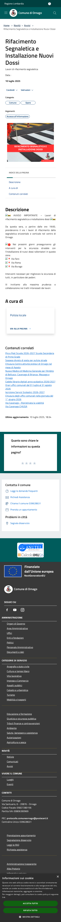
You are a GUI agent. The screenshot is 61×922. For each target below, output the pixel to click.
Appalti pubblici (14, 685)
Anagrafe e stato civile (18, 666)
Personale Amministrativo (20, 647)
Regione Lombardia (14, 3)
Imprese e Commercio (17, 680)
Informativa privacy (16, 873)
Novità (17, 25)
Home (6, 25)
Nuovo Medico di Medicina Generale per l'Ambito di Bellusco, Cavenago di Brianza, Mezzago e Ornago (29, 374)
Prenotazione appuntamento (21, 835)
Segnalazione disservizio (19, 840)
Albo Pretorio (13, 868)
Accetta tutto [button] (30, 903)
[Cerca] (55, 13)
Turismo (11, 695)
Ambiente (12, 728)
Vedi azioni (26, 90)
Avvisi (27, 25)
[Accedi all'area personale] (49, 3)
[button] (30, 917)
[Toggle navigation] (6, 12)
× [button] (58, 877)
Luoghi (10, 779)
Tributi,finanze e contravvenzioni (23, 723)
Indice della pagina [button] (19, 172)
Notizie (10, 757)
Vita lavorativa (14, 676)
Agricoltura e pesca (16, 742)
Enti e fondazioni (15, 638)
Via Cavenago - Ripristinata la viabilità (24, 403)
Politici (10, 642)
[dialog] (30, 898)
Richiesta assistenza (17, 849)
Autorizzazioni (14, 737)
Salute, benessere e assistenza (22, 733)
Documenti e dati (15, 652)
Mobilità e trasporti (16, 699)
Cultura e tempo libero (18, 671)
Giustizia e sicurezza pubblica (21, 718)
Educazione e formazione (19, 714)
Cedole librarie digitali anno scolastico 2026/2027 (30, 381)
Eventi (10, 784)
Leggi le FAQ (13, 845)
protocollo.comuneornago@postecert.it (27, 818)
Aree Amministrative (17, 628)
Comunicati (12, 761)
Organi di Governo (16, 623)
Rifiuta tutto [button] (30, 910)
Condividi (10, 90)
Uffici (9, 633)
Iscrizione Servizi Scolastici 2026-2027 (25, 392)
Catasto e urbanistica (17, 690)
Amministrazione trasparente (21, 864)
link (3, 897)
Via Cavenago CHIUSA (16, 406)
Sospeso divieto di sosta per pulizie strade (26, 360)
